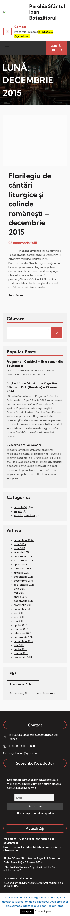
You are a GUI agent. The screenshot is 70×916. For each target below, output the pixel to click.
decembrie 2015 (24, 601)
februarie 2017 (22, 568)
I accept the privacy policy (37, 813)
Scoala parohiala (24, 515)
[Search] (56, 332)
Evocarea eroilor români (24, 445)
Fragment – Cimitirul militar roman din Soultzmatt (35, 364)
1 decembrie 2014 (23, 684)
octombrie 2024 (24, 540)
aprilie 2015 (20, 625)
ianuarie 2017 (22, 572)
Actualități (20, 507)
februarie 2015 (22, 633)
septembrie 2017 (24, 560)
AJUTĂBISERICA (56, 48)
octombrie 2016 (23, 580)
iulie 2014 (19, 645)
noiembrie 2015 (23, 605)
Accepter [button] (27, 911)
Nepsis (18, 511)
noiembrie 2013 (23, 657)
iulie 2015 (19, 613)
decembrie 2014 (24, 637)
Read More (15, 295)
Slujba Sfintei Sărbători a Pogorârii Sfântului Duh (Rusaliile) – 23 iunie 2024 (32, 387)
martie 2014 (21, 653)
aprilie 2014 (20, 649)
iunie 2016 (19, 589)
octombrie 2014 (23, 641)
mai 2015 (19, 621)
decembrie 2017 (23, 556)
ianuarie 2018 (22, 552)
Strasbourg (19, 693)
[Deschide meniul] (7, 48)
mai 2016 (19, 593)
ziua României (48, 693)
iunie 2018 (19, 548)
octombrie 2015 (23, 609)
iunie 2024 (20, 544)
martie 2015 (21, 629)
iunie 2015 (19, 617)
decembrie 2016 (23, 576)
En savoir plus (43, 911)
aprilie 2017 (20, 564)
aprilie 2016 (20, 597)
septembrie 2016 (24, 584)
